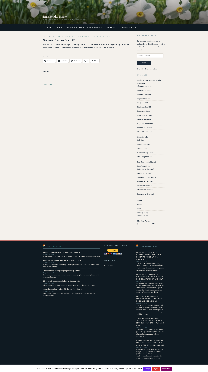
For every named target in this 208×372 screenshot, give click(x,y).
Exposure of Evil (143, 99)
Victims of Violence (145, 128)
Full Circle (141, 140)
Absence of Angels (144, 86)
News (59, 27)
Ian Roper (141, 83)
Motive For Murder (144, 115)
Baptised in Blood (144, 90)
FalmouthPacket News (146, 247)
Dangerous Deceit (144, 94)
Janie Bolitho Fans (102, 36)
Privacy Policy (128, 27)
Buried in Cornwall (144, 173)
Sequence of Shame (145, 123)
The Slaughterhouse (145, 157)
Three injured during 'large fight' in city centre (61, 271)
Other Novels (142, 137)
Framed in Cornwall (145, 181)
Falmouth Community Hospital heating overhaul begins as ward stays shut (150, 276)
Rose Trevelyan (143, 166)
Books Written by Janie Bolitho (83, 27)
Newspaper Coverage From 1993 (59, 40)
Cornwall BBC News (53, 247)
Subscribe (144, 63)
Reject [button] (156, 369)
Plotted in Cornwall (145, 190)
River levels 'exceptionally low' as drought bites (62, 281)
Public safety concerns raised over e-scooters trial (63, 260)
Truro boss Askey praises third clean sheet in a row (63, 289)
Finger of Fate (142, 103)
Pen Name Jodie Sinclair (146, 162)
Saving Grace (142, 148)
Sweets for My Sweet (145, 152)
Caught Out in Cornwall (146, 177)
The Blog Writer (143, 221)
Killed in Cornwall (144, 186)
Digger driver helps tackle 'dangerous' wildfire (61, 252)
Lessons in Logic (143, 111)
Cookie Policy (142, 216)
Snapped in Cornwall (145, 194)
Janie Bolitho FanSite (55, 16)
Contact (111, 27)
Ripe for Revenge (144, 119)
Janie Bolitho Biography (82, 36)
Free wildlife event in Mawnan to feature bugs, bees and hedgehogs (149, 298)
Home (48, 27)
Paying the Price (143, 144)
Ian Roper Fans (63, 36)
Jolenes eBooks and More (147, 224)
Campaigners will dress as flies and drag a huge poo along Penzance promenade (150, 342)
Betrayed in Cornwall (145, 169)
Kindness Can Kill (144, 107)
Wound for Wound (144, 132)
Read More (166, 369)
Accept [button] (147, 369)
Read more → (48, 84)
